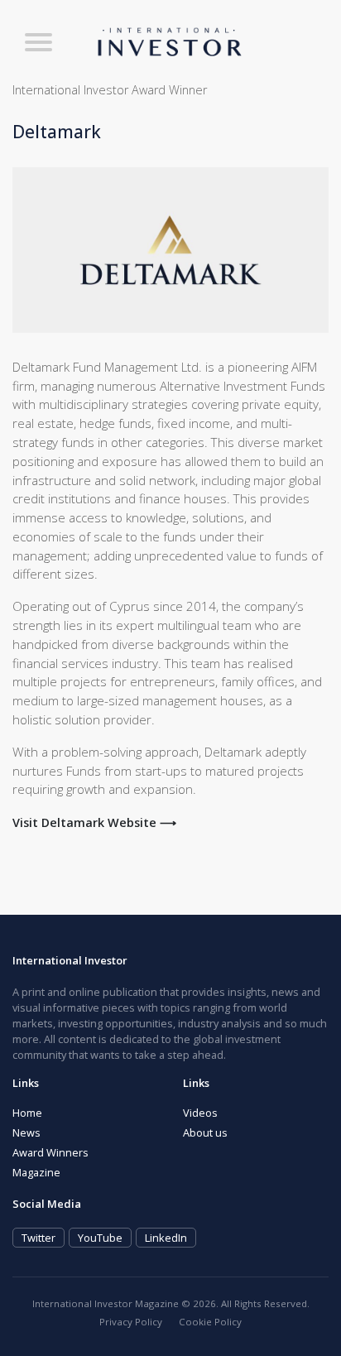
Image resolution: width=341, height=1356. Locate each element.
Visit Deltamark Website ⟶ (94, 822)
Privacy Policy (130, 1321)
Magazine (36, 1172)
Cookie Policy (210, 1321)
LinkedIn (166, 1237)
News (26, 1132)
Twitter (38, 1237)
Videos (200, 1112)
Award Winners (50, 1152)
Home (27, 1112)
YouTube (100, 1237)
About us (205, 1132)
